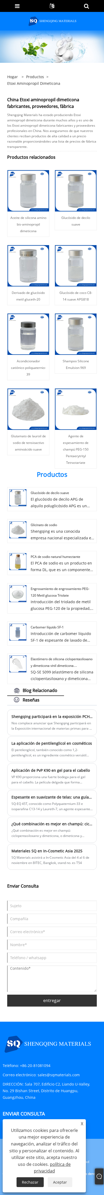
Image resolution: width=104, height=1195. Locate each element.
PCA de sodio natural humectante (55, 556)
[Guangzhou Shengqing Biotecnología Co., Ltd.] (52, 20)
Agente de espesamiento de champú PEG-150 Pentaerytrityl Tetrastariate (76, 449)
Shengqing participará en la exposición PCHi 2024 (52, 716)
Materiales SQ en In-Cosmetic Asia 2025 (46, 850)
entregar (52, 1000)
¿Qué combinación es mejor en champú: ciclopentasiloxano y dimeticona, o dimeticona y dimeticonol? (52, 823)
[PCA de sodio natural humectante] (17, 561)
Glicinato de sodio (44, 525)
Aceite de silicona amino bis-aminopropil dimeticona (28, 224)
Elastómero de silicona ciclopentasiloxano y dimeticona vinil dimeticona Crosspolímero (62, 665)
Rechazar (30, 1182)
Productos (35, 76)
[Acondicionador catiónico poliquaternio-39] (28, 333)
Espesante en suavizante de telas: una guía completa (52, 797)
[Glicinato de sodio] (17, 529)
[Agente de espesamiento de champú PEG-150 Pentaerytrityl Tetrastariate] (76, 408)
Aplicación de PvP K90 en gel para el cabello (50, 770)
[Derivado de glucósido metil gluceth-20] (28, 265)
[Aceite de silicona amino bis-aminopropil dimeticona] (28, 190)
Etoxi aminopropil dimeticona (33, 83)
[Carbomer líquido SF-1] (17, 631)
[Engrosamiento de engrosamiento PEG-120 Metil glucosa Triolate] (17, 593)
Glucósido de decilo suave (50, 493)
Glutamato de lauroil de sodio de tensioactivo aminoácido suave (28, 443)
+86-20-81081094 (35, 1065)
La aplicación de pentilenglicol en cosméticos (51, 743)
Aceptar (60, 1182)
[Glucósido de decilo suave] (76, 190)
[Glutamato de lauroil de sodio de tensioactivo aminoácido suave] (28, 408)
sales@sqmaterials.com (59, 1074)
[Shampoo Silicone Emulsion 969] (76, 333)
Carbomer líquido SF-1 (47, 627)
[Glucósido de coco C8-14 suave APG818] (76, 265)
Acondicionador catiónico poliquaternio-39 (28, 368)
